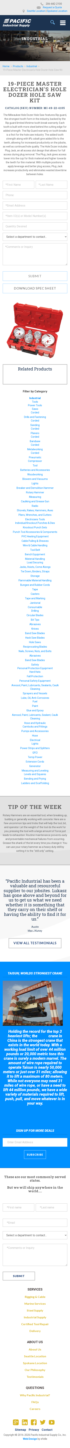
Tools (35, 401)
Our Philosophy (35, 1369)
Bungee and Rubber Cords (35, 584)
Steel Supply (35, 1310)
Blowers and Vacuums (35, 479)
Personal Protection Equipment (35, 668)
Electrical (35, 740)
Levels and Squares (35, 774)
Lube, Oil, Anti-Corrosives (35, 697)
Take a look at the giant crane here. (35, 1113)
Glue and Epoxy (35, 710)
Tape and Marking (35, 598)
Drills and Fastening (35, 417)
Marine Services (35, 1303)
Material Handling (35, 558)
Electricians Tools (35, 519)
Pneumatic (35, 457)
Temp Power (35, 757)
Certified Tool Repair (35, 1324)
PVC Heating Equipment (35, 536)
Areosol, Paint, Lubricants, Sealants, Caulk (35, 685)
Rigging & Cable (35, 1296)
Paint (35, 706)
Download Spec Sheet (35, 288)
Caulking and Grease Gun (35, 501)
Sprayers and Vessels (35, 693)
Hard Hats (35, 671)
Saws (35, 408)
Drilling (35, 610)
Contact (47, 1429)
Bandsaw (35, 441)
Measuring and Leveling (35, 770)
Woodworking (35, 474)
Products (18, 66)
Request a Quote (52, 7)
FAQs (35, 1402)
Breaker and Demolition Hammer (35, 487)
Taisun (43, 1036)
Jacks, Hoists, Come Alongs (35, 567)
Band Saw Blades (35, 633)
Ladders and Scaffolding (35, 783)
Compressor (35, 461)
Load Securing (35, 562)
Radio (35, 505)
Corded (35, 412)
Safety (35, 664)
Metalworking (35, 449)
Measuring (35, 496)
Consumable (35, 607)
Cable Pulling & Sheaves (35, 540)
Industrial (32, 66)
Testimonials (35, 1376)
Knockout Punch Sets (35, 527)
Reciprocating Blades (35, 646)
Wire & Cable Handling (35, 545)
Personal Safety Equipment (35, 680)
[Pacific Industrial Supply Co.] (17, 23)
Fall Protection (35, 676)
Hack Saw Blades (35, 637)
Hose (35, 735)
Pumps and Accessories (35, 731)
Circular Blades (35, 615)
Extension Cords (35, 761)
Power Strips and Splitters (35, 748)
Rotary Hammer (35, 492)
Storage (35, 575)
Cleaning (35, 688)
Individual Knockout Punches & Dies (35, 523)
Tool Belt (35, 549)
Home (6, 66)
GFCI (35, 752)
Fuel (35, 701)
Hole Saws (35, 642)
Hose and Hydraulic (35, 723)
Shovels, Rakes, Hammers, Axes (35, 510)
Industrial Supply (35, 1317)
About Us (35, 1349)
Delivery (35, 1331)
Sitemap (20, 1429)
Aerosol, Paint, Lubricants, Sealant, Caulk (35, 714)
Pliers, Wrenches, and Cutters (35, 514)
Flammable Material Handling (35, 580)
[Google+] (17, 1423)
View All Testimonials (35, 943)
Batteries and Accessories (35, 470)
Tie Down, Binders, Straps (35, 571)
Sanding (35, 425)
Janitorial (35, 602)
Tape (35, 589)
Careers (35, 1408)
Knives (35, 628)
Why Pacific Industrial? (35, 1395)
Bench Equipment (35, 554)
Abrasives (35, 624)
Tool (35, 465)
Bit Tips (35, 619)
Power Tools (35, 405)
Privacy (34, 1429)
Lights (35, 483)
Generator (35, 766)
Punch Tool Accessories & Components (35, 531)
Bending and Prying (35, 778)
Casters (35, 593)
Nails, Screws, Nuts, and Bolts (35, 651)
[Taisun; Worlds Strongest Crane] (33, 1003)
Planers (35, 433)
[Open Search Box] (52, 22)
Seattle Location (36, 11)
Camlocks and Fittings (35, 726)
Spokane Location (57, 11)
